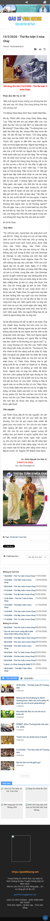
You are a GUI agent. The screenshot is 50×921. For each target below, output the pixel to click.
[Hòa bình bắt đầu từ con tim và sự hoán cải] (7, 714)
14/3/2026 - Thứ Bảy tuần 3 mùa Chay (19, 615)
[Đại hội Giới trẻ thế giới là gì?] (7, 765)
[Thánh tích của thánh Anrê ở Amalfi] (7, 740)
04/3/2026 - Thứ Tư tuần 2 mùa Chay (19, 652)
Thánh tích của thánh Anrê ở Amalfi (31, 737)
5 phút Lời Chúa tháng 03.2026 (16, 664)
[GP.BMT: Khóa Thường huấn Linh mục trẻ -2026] (7, 727)
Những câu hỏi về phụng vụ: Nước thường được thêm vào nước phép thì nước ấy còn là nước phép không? (32, 700)
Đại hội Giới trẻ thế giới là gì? (28, 762)
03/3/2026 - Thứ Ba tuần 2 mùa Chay (19, 656)
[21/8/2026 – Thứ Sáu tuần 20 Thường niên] (7, 752)
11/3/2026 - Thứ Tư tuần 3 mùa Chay (19, 619)
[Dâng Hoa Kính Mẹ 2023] (36, 794)
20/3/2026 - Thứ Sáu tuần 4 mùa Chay (19, 586)
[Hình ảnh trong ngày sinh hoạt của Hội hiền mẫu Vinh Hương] (36, 810)
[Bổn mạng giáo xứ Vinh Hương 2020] (12, 811)
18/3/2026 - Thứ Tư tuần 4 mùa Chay (19, 576)
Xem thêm (25, 776)
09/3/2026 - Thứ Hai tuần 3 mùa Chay (19, 627)
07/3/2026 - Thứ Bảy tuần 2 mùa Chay (19, 638)
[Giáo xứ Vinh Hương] (25, 21)
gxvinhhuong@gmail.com (25, 894)
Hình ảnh (7, 783)
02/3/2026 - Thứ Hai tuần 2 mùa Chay (19, 660)
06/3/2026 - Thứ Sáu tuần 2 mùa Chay (19, 642)
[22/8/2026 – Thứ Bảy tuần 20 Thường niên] (7, 688)
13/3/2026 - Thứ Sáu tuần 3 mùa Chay (19, 611)
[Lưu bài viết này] (45, 49)
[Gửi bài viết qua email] (35, 49)
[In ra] (40, 49)
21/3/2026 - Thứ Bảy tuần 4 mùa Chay (19, 590)
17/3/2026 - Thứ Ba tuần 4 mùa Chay (19, 594)
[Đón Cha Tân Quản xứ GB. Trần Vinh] (12, 794)
